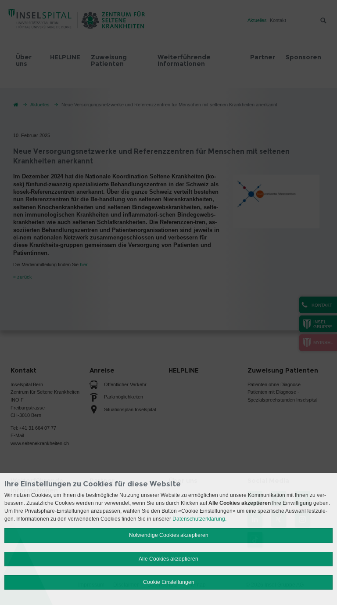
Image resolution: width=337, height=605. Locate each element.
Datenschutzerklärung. (199, 519)
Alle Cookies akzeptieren (168, 559)
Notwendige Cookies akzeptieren (168, 535)
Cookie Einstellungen (168, 582)
